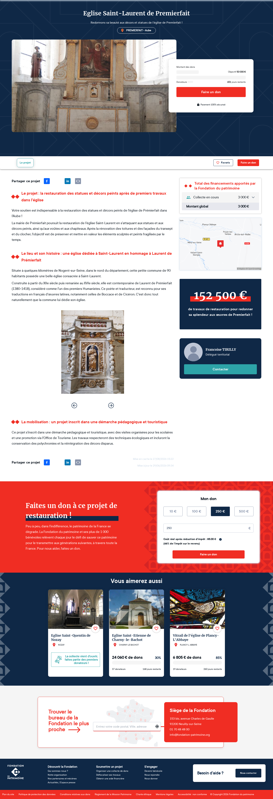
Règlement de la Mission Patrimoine (113, 794)
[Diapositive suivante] (111, 405)
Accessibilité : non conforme (192, 794)
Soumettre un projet (109, 766)
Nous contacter (248, 773)
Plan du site (8, 794)
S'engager (150, 766)
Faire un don (211, 92)
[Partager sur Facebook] (47, 181)
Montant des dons (185, 67)
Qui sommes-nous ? (58, 771)
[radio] (173, 511)
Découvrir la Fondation (62, 766)
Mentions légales (164, 794)
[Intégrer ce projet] (78, 181)
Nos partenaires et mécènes (62, 778)
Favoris (225, 162)
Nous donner (151, 778)
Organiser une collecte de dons (112, 771)
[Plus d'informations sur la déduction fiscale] (220, 539)
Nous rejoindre (152, 775)
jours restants (236, 82)
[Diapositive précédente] (74, 405)
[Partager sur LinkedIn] (67, 181)
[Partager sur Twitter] (57, 181)
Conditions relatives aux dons (75, 794)
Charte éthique (143, 794)
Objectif (237, 72)
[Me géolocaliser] (157, 726)
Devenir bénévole (153, 771)
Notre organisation (57, 775)
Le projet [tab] (25, 162)
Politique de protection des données (37, 794)
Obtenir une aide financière (110, 778)
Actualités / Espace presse (61, 782)
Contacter (220, 369)
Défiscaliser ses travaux (108, 775)
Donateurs (182, 82)
